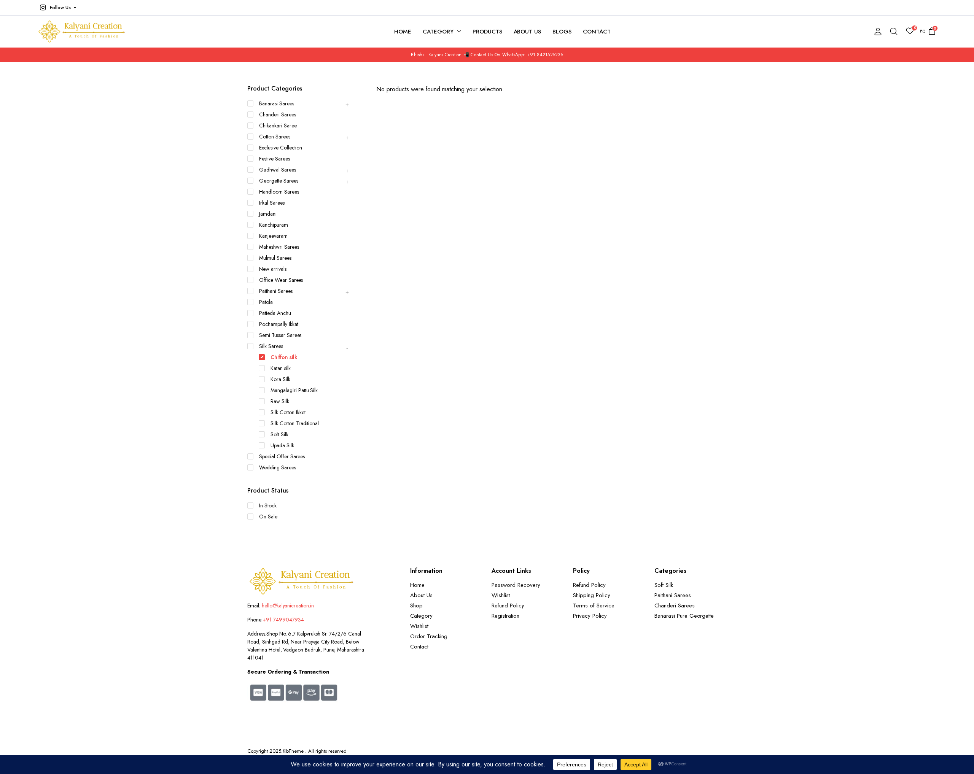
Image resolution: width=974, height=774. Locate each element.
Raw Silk (280, 401)
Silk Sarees (271, 346)
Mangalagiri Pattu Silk (294, 390)
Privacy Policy (590, 616)
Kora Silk (280, 379)
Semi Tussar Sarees (280, 335)
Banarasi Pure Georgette (684, 616)
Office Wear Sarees (281, 280)
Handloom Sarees (279, 191)
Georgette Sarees (278, 180)
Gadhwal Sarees (277, 169)
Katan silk (281, 368)
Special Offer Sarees (282, 456)
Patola (266, 302)
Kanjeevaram (273, 236)
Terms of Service (593, 605)
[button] (57, 7)
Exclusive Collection (280, 147)
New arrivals (272, 269)
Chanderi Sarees (277, 114)
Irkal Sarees (272, 203)
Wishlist (419, 626)
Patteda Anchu (275, 313)
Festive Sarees (274, 158)
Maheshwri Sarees (279, 247)
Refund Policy (508, 605)
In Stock (268, 505)
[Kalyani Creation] (85, 32)
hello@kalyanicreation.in (288, 605)
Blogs (561, 31)
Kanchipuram (273, 225)
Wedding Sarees (277, 467)
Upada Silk (282, 445)
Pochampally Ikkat (278, 324)
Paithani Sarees (276, 291)
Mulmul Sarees (275, 258)
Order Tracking (428, 636)
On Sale (268, 516)
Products (487, 31)
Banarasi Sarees (276, 103)
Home (402, 31)
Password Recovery (516, 585)
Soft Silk (279, 434)
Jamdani (268, 214)
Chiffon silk (284, 357)
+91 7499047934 (283, 619)
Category (438, 31)
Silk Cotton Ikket (288, 412)
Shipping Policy (591, 595)
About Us (527, 31)
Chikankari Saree (278, 125)
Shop (416, 605)
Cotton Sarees (274, 136)
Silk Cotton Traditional (295, 423)
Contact (597, 31)
